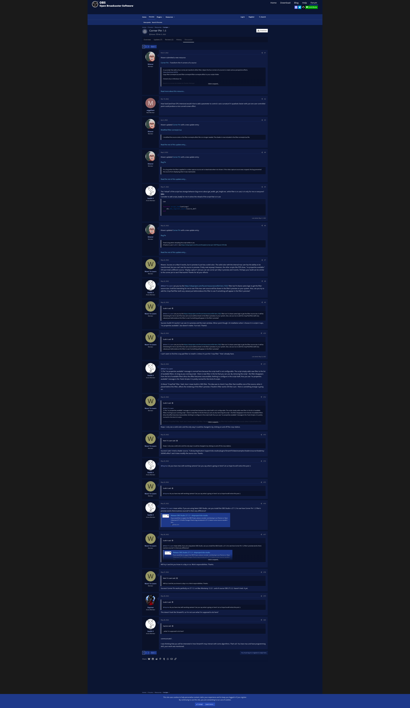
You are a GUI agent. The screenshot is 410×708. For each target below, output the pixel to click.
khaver (153, 34)
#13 (265, 435)
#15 (265, 482)
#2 (265, 99)
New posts (147, 22)
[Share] (262, 52)
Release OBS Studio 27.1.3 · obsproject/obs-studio (189, 515)
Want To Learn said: (169, 441)
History (179, 39)
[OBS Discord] (296, 7)
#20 (265, 620)
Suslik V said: (167, 308)
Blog (296, 2)
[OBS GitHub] (303, 7)
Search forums (157, 22)
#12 (265, 397)
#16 (265, 503)
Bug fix (163, 162)
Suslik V (175, 245)
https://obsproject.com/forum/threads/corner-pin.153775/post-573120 (203, 245)
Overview (147, 39)
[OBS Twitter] (299, 7)
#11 (265, 364)
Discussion (189, 39)
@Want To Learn (167, 286)
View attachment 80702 (170, 72)
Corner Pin (165, 63)
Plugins (159, 17)
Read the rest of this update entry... (174, 145)
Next (152, 47)
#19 (265, 596)
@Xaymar (164, 466)
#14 (265, 461)
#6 (265, 225)
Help (304, 2)
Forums (151, 17)
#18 (265, 572)
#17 (265, 534)
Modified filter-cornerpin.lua (171, 130)
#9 (265, 302)
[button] (163, 17)
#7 (265, 260)
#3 (265, 120)
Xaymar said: (167, 626)
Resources (169, 17)
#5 (265, 187)
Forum (314, 2)
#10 (265, 333)
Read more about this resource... (173, 91)
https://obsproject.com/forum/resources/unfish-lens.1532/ (206, 286)
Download (285, 2)
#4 (265, 152)
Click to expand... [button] (213, 84)
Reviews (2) (169, 39)
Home (273, 2)
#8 (265, 281)
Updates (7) (158, 39)
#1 (265, 53)
